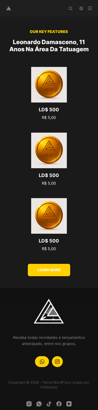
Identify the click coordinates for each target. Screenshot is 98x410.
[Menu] (90, 8)
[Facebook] (59, 403)
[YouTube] (69, 403)
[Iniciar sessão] (81, 8)
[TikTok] (49, 403)
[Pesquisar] (70, 8)
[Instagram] (29, 403)
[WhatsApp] (39, 403)
